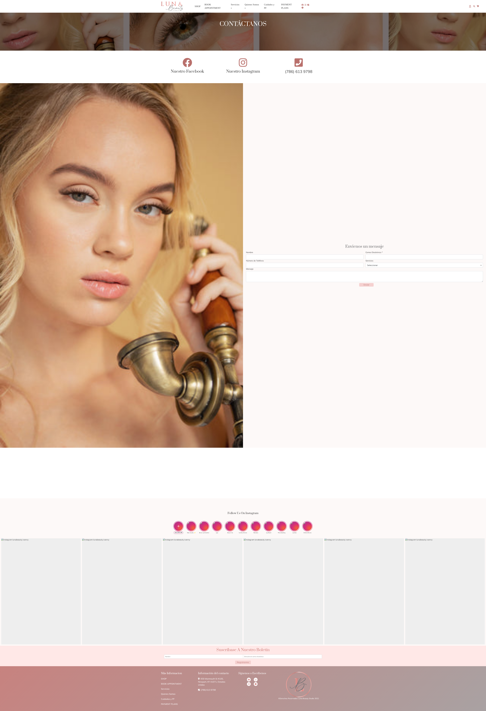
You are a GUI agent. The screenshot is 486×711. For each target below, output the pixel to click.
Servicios (369, 260)
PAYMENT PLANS (169, 704)
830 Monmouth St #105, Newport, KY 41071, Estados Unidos (211, 681)
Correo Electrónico (374, 252)
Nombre (249, 252)
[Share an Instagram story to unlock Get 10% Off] (178, 526)
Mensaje (249, 269)
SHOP (164, 678)
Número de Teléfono (255, 260)
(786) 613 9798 (208, 690)
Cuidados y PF (168, 699)
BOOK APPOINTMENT (171, 684)
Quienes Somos (168, 694)
